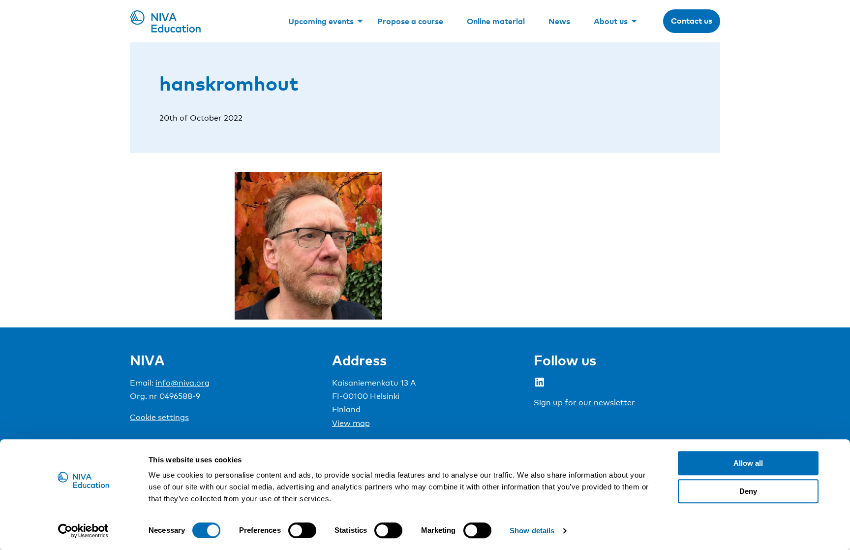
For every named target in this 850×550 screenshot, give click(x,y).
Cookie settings (159, 417)
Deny (748, 491)
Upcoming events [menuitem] (321, 21)
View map (351, 423)
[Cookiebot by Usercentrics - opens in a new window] (83, 530)
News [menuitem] (559, 21)
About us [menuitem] (611, 21)
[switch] (302, 530)
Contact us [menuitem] (691, 21)
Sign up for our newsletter (584, 402)
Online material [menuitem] (496, 21)
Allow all (748, 463)
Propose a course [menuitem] (410, 21)
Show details (532, 530)
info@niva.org (182, 383)
